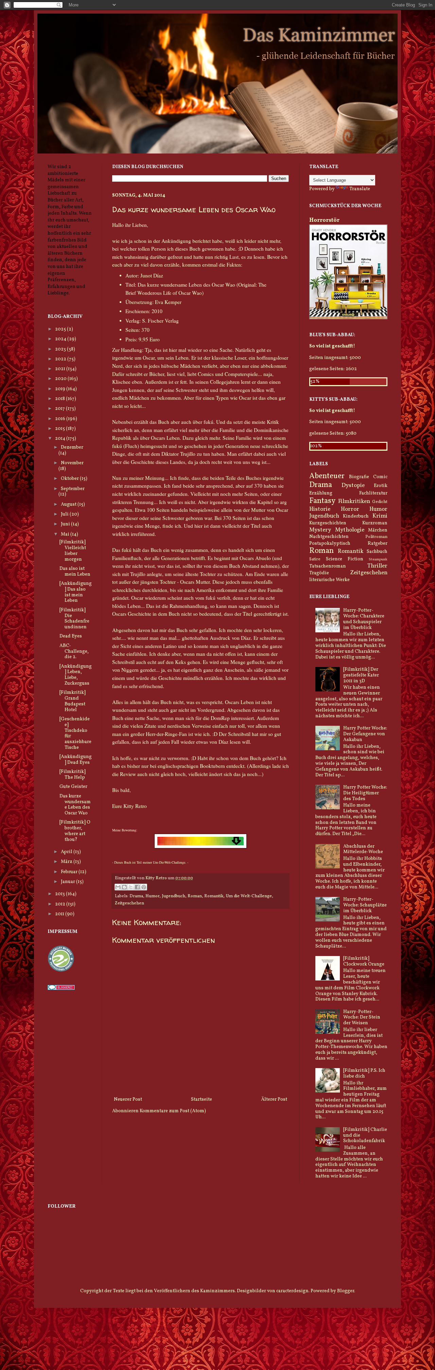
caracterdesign (292, 1291)
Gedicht (379, 502)
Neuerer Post (128, 1099)
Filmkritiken (354, 501)
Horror (350, 509)
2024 (61, 339)
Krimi (379, 516)
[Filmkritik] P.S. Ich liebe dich (364, 1073)
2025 (61, 329)
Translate (359, 189)
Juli (65, 514)
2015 (60, 429)
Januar (68, 882)
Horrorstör (324, 220)
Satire (314, 559)
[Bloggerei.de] (61, 989)
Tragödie (319, 573)
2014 (60, 438)
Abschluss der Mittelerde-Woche (363, 849)
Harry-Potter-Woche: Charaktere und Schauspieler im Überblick (363, 619)
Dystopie (353, 485)
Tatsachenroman (327, 566)
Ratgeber (377, 543)
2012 (60, 904)
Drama (136, 896)
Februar (70, 872)
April (67, 852)
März (67, 862)
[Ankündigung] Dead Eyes (75, 760)
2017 (60, 408)
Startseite (201, 1099)
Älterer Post (274, 1099)
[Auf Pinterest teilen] (143, 887)
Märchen (377, 530)
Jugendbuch (173, 896)
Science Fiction (344, 559)
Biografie (359, 477)
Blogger (345, 1291)
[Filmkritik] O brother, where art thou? (74, 831)
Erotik (380, 486)
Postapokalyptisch (329, 543)
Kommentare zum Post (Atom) (173, 1111)
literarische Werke (329, 580)
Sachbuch (377, 551)
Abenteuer (327, 476)
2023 (61, 349)
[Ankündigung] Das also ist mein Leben (75, 592)
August (69, 504)
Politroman (376, 537)
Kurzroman (374, 523)
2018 (60, 399)
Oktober (70, 478)
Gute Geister (73, 786)
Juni (66, 524)
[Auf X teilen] (130, 887)
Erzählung (320, 493)
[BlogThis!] (124, 887)
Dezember (72, 447)
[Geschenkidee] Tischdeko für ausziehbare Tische (75, 733)
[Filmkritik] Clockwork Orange (363, 961)
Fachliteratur (373, 493)
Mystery (320, 530)
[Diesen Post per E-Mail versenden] (118, 887)
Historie (319, 509)
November (72, 463)
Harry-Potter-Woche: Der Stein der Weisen (361, 1018)
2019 (60, 389)
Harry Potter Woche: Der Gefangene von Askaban (365, 734)
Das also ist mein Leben (74, 571)
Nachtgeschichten (329, 537)
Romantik (213, 896)
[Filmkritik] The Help (72, 775)
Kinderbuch (356, 516)
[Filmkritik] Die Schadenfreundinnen (74, 618)
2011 (60, 914)
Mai (65, 534)
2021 (60, 369)
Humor (152, 896)
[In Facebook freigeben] (137, 887)
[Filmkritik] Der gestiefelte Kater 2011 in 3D (361, 675)
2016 (60, 419)
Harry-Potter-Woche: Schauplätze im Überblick (365, 905)
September (73, 489)
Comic (380, 477)
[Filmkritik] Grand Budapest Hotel (72, 701)
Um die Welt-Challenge (249, 896)
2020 (61, 379)
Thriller (377, 566)
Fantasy (322, 501)
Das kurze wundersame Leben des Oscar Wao (75, 804)
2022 (61, 359)
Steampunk (378, 559)
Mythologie (349, 530)
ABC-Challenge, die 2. (74, 652)
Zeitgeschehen (129, 903)
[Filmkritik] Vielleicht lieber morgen (72, 550)
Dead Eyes (70, 636)
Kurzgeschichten (327, 523)
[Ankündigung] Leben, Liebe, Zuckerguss (75, 675)
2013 (60, 894)
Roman (195, 896)
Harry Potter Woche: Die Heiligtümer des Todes (365, 793)
